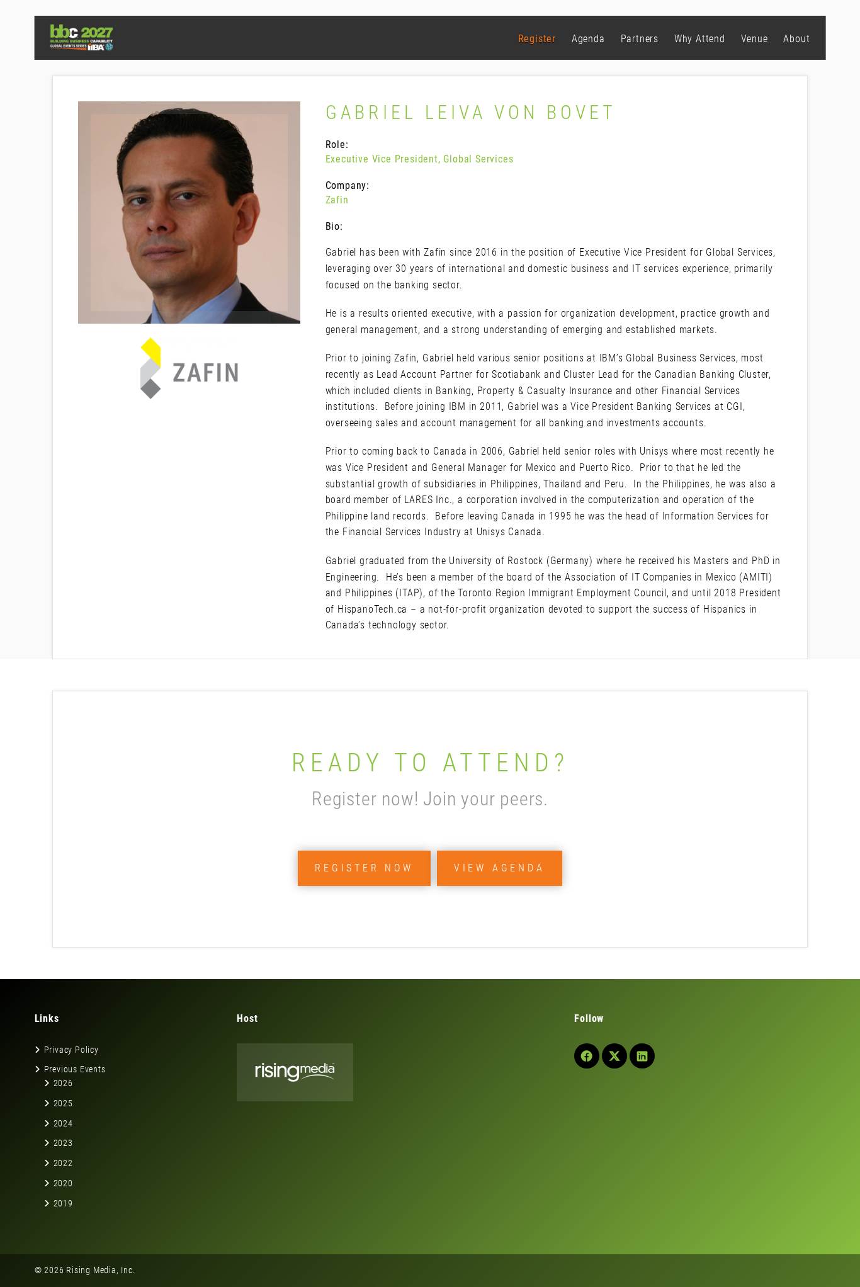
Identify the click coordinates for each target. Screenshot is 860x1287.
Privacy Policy (71, 1050)
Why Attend (699, 39)
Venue (754, 39)
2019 (63, 1203)
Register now (364, 868)
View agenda (499, 868)
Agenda (588, 39)
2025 (63, 1103)
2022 (63, 1163)
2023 (63, 1143)
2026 (63, 1083)
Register (537, 39)
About (796, 39)
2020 (63, 1183)
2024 (63, 1123)
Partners (640, 39)
